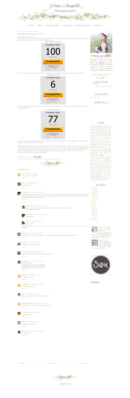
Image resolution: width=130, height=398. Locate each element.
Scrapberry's (106, 176)
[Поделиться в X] (37, 157)
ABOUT (40, 26)
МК (93, 147)
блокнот (107, 127)
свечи (99, 163)
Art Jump (103, 172)
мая (92, 206)
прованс (92, 160)
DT (102, 173)
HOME (31, 26)
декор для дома (107, 130)
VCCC (95, 179)
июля (92, 202)
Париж (98, 157)
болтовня (93, 129)
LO (96, 175)
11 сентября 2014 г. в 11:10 (36, 192)
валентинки (102, 129)
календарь (98, 138)
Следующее (21, 363)
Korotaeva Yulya (26, 261)
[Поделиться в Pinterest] (41, 157)
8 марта (97, 126)
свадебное (92, 163)
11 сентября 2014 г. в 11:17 (41, 205)
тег (93, 167)
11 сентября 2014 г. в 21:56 (32, 293)
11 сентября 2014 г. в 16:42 (41, 214)
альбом (106, 126)
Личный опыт (108, 144)
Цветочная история (43, 158)
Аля (18, 106)
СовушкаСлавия (93, 166)
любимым (94, 145)
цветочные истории (52, 158)
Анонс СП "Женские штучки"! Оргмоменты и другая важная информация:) (105, 228)
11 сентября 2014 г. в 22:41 (40, 303)
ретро (94, 161)
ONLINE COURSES (82, 26)
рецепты (99, 161)
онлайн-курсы (30, 158)
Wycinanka (101, 179)
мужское (99, 147)
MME (101, 175)
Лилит (23, 293)
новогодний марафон (95, 150)
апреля (93, 208)
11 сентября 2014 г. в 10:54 (31, 173)
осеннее (105, 153)
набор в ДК (93, 149)
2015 (93, 188)
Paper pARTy (106, 175)
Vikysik (23, 321)
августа (93, 200)
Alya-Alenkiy (25, 233)
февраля (93, 213)
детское (95, 132)
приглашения (106, 158)
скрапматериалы (105, 164)
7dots (91, 126)
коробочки (102, 141)
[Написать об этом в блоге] (36, 157)
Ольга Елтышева (26, 251)
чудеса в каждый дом (99, 170)
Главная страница (52, 363)
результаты (108, 160)
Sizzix (100, 178)
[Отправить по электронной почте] (34, 157)
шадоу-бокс (108, 170)
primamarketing (94, 176)
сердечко (107, 163)
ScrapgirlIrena (25, 284)
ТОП (97, 167)
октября (93, 196)
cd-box (108, 172)
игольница (97, 136)
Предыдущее (85, 363)
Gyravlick (24, 312)
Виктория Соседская (27, 303)
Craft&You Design (94, 173)
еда (105, 132)
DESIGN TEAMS (53, 26)
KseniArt (24, 242)
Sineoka (69, 384)
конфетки (24, 158)
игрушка (104, 136)
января (93, 215)
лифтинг (101, 144)
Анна (23, 173)
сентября (93, 198)
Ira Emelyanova (26, 192)
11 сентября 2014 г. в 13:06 (33, 242)
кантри (104, 138)
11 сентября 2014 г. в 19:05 (37, 261)
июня (92, 204)
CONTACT (97, 26)
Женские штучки (103, 134)
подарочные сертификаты (96, 158)
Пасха (103, 157)
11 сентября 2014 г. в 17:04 (36, 221)
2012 (93, 219)
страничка (108, 166)
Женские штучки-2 (95, 135)
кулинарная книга (101, 142)
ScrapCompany (93, 178)
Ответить (24, 178)
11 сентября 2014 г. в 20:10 (36, 284)
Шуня (23, 183)
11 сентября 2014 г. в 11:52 (35, 233)
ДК (101, 132)
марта (93, 210)
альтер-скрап (93, 127)
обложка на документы (95, 152)
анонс (101, 127)
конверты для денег (103, 139)
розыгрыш (36, 158)
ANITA (27, 221)
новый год (106, 150)
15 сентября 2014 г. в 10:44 (34, 312)
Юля (18, 73)
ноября (93, 194)
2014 (93, 190)
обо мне (105, 152)
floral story (59, 158)
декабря (93, 192)
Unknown (24, 275)
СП (100, 166)
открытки (93, 155)
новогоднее (104, 149)
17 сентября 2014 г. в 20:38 (37, 331)
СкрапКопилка (94, 164)
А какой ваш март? (103, 240)
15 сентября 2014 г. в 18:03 (32, 321)
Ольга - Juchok (30, 205)
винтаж (98, 130)
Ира (18, 141)
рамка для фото (99, 160)
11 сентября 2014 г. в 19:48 (33, 275)
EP (106, 173)
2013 (93, 217)
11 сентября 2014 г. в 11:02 (31, 183)
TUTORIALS (67, 26)
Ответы (25, 202)
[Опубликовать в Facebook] (39, 157)
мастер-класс (107, 145)
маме (101, 145)
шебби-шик (95, 172)
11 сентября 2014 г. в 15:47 (38, 251)
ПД (108, 157)
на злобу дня (106, 147)
